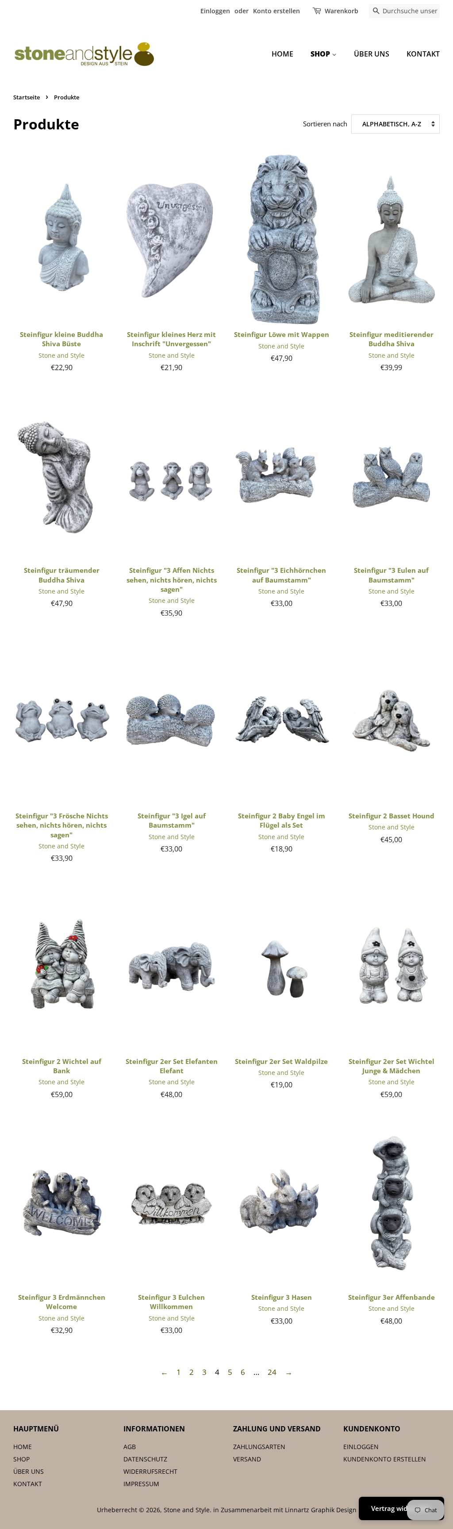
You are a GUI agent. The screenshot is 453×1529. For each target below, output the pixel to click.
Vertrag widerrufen (401, 1508)
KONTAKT (423, 54)
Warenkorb (341, 11)
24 (272, 1372)
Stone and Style (187, 1510)
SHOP (321, 54)
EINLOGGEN (361, 1446)
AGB (129, 1446)
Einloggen (215, 11)
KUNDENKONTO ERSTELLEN (384, 1459)
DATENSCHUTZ (145, 1459)
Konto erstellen (276, 11)
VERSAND (247, 1459)
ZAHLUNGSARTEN (259, 1446)
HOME (282, 54)
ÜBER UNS (371, 54)
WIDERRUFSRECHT (150, 1471)
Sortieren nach (325, 123)
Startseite (26, 97)
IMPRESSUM (141, 1484)
